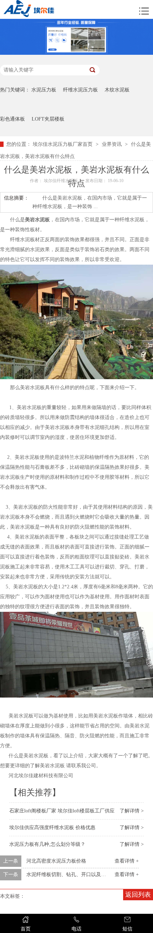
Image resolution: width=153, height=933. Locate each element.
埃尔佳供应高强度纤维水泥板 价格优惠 (52, 827)
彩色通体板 (12, 119)
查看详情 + (127, 861)
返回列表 (138, 894)
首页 (26, 929)
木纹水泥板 (117, 89)
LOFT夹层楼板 (48, 119)
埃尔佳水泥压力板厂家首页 (63, 144)
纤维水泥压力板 (80, 89)
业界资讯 (112, 144)
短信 (127, 929)
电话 (76, 929)
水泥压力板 (43, 89)
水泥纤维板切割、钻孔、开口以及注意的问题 (76, 874)
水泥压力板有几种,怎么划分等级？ (47, 844)
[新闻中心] (76, 53)
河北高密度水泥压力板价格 (56, 861)
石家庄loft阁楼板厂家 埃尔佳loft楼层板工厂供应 (62, 810)
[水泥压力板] (49, 9)
